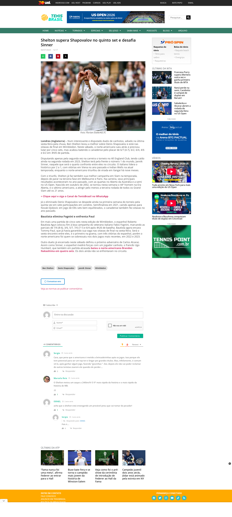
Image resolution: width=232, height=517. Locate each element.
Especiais (95, 30)
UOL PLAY (107, 3)
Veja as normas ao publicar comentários (61, 288)
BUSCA (163, 3)
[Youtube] (172, 498)
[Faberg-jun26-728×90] (116, 22)
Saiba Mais (132, 30)
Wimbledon (100, 268)
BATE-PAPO (177, 3)
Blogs (166, 30)
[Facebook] (154, 498)
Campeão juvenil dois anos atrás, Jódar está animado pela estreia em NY (133, 474)
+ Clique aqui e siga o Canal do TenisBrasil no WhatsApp (74, 196)
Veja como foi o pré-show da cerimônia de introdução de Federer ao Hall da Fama (106, 475)
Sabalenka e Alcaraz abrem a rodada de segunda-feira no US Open (182, 108)
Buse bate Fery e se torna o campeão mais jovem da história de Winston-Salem (79, 475)
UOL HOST (75, 3)
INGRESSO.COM (62, 3)
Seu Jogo (113, 30)
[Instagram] (166, 498)
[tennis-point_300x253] (171, 257)
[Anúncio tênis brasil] (171, 152)
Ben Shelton (48, 268)
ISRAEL (82, 421)
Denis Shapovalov (66, 268)
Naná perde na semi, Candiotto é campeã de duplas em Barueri (182, 93)
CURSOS (96, 3)
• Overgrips (179, 57)
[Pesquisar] (188, 17)
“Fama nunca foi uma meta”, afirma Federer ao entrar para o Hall (51, 474)
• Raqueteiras (160, 60)
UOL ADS (117, 3)
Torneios (77, 30)
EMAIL (190, 3)
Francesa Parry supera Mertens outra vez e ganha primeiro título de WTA (182, 77)
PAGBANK (86, 3)
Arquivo (182, 30)
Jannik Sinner (85, 268)
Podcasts (152, 30)
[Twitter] (160, 498)
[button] (43, 56)
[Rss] (184, 498)
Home (46, 30)
